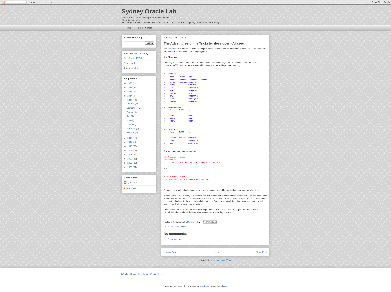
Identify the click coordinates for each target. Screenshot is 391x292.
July (129, 116)
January (131, 132)
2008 (130, 154)
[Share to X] (210, 222)
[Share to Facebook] (212, 222)
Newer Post (170, 252)
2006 (130, 163)
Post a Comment (175, 239)
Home (128, 28)
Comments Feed (132, 68)
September (132, 108)
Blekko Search (144, 28)
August (130, 112)
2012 (130, 138)
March (130, 124)
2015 (130, 91)
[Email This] (204, 222)
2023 (130, 83)
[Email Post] (198, 222)
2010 (130, 146)
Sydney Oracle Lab (149, 11)
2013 (130, 100)
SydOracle (132, 182)
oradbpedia (182, 226)
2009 (130, 150)
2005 (130, 167)
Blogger (224, 286)
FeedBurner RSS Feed (135, 58)
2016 (130, 87)
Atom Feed (129, 63)
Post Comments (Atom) (221, 260)
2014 (130, 96)
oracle (173, 226)
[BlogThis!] (207, 222)
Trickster (171, 49)
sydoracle (131, 188)
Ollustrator (204, 286)
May (129, 120)
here (137, 20)
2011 (130, 142)
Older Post (261, 252)
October (131, 103)
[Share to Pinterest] (215, 222)
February (131, 128)
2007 (130, 159)
